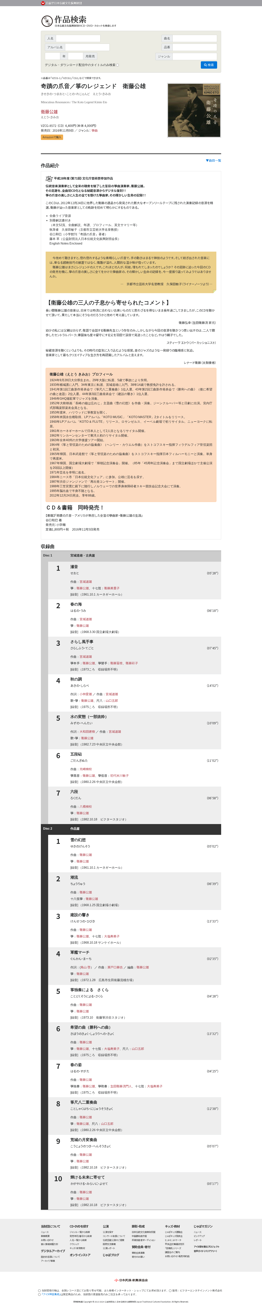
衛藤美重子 (111, 588)
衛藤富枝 (116, 663)
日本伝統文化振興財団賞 (143, 1231)
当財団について (50, 1226)
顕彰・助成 (138, 1226)
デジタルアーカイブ (53, 1250)
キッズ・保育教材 (77, 1248)
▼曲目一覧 (213, 160)
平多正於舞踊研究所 (174, 1244)
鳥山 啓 (86, 967)
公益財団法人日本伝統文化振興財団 (61, 2)
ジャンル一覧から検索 (80, 1231)
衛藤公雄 (49, 111)
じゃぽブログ (111, 1255)
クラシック (74, 1244)
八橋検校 (86, 806)
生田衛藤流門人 (121, 1086)
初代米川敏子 (119, 775)
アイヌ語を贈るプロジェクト (206, 1246)
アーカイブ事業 (48, 1260)
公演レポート (109, 1248)
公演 (106, 1226)
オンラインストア (80, 1255)
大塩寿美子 (111, 936)
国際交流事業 (109, 1244)
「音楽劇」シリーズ (173, 1248)
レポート (198, 1240)
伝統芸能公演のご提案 (113, 1240)
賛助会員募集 (138, 1252)
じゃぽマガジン (203, 1226)
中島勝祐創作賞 (139, 1236)
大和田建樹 (87, 731)
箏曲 (94, 130)
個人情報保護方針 (49, 1244)
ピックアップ (199, 1236)
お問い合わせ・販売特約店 (177, 1256)
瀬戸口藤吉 (115, 967)
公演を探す (108, 1231)
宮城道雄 (86, 581)
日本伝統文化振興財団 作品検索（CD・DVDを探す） (131, 22)
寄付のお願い (138, 1256)
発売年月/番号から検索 (80, 1236)
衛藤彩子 (132, 663)
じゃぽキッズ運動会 (174, 1231)
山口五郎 (112, 700)
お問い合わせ (210, 2)
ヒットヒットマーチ (173, 1240)
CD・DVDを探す (79, 1226)
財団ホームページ (176, 2)
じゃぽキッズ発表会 (174, 1236)
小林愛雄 (86, 694)
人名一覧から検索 (78, 1240)
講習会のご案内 (172, 1252)
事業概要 (191, 2)
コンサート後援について (114, 1236)
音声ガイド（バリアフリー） (205, 1251)
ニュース (45, 1231)
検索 (210, 65)
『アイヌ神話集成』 (51, 1294)
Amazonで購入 (52, 137)
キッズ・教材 (172, 1226)
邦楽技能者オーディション (144, 1240)
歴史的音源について (50, 1256)
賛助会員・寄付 (141, 1246)
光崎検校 (86, 769)
